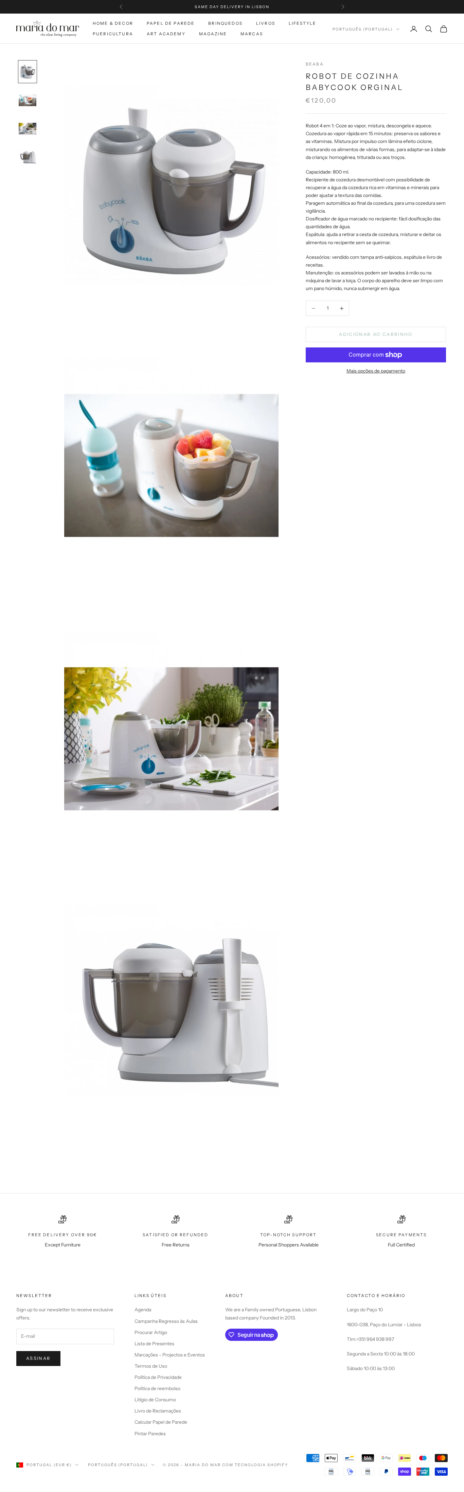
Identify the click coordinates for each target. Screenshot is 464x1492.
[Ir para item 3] (27, 128)
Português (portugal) (363, 29)
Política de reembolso (157, 1388)
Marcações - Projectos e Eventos (170, 1355)
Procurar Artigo (151, 1332)
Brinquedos (225, 23)
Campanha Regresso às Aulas (166, 1321)
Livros (265, 23)
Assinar (38, 1358)
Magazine (213, 33)
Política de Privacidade (158, 1377)
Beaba (315, 64)
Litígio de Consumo (155, 1400)
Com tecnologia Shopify (255, 1464)
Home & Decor (113, 23)
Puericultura (113, 33)
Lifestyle (302, 23)
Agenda (143, 1310)
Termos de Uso (151, 1366)
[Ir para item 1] (27, 71)
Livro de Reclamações (158, 1411)
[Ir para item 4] (27, 157)
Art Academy (166, 33)
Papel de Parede (171, 23)
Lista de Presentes (154, 1344)
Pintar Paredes (150, 1434)
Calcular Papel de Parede (161, 1422)
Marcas (251, 33)
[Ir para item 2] (27, 100)
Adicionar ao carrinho (375, 334)
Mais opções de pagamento (375, 371)
